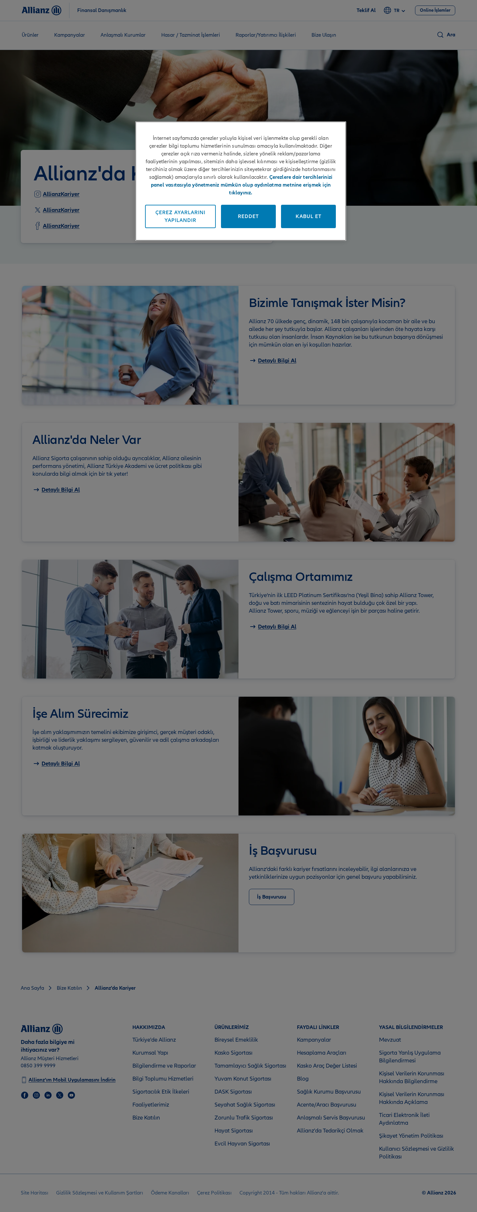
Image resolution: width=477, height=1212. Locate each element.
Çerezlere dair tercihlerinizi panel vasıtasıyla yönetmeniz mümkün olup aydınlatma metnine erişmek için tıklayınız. (242, 185)
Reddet (248, 216)
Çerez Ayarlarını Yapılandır (180, 216)
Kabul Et (309, 216)
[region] (240, 181)
